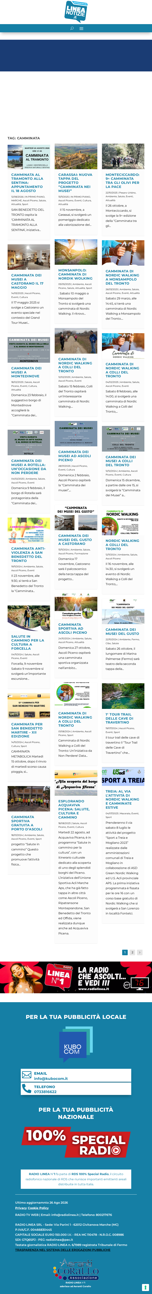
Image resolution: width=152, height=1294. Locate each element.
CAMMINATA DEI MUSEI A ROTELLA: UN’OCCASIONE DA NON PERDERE (28, 467)
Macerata (125, 813)
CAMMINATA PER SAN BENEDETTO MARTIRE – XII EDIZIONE (27, 730)
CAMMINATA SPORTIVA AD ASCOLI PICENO (72, 629)
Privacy (21, 1208)
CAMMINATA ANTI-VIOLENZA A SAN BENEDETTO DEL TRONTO (28, 555)
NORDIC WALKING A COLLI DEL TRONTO (122, 545)
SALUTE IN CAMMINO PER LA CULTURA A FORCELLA (27, 642)
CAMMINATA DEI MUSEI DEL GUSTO (122, 632)
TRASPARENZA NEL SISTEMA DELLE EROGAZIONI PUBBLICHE (62, 1250)
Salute (42, 200)
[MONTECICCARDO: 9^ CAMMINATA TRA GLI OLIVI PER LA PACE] (123, 156)
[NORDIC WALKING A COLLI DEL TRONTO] (123, 522)
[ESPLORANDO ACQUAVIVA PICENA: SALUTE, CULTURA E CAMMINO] (76, 783)
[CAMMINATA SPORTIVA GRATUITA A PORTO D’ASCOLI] (29, 799)
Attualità (16, 204)
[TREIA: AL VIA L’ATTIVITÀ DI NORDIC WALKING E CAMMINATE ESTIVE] (123, 776)
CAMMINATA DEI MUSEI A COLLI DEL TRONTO (121, 461)
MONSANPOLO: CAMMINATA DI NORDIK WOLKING (75, 274)
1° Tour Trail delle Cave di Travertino (119, 718)
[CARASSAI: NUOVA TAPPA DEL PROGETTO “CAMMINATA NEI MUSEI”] (76, 156)
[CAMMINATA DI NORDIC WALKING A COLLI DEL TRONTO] (76, 341)
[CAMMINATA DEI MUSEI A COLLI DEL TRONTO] (123, 439)
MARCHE (16, 200)
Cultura (23, 297)
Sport (25, 204)
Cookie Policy (38, 1208)
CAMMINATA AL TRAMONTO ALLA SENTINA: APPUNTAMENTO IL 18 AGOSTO (27, 183)
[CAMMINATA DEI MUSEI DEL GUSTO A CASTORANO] (76, 517)
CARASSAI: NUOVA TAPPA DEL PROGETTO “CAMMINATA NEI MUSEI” (75, 183)
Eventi (14, 297)
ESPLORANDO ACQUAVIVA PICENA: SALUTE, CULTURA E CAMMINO (74, 809)
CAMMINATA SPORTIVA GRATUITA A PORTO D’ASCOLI (26, 823)
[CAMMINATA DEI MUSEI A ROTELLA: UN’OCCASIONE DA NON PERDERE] (29, 442)
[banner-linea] (76, 992)
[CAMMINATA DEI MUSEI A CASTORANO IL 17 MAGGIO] (29, 257)
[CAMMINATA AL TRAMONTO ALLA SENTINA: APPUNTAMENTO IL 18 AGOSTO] (29, 156)
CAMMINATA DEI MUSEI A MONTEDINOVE (26, 372)
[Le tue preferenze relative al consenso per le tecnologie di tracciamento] (145, 1287)
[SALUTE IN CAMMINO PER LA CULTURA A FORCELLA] (29, 618)
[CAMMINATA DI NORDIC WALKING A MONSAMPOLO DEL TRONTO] (123, 253)
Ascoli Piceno (30, 200)
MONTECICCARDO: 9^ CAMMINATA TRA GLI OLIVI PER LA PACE (123, 181)
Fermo (135, 639)
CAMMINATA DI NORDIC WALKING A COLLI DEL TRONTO (75, 365)
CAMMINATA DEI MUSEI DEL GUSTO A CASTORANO (75, 540)
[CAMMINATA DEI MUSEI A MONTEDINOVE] (29, 350)
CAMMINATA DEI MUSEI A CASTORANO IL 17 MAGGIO (27, 281)
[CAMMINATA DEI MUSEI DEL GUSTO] (123, 611)
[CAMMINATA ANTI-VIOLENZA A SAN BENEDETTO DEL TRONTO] (29, 530)
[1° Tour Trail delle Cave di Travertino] (123, 696)
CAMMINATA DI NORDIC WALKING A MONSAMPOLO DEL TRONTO (122, 277)
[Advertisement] (76, 101)
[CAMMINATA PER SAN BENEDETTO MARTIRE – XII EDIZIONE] (29, 706)
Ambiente (31, 478)
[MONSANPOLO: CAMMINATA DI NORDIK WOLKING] (76, 252)
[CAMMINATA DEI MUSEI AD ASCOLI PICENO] (76, 434)
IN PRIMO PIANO (34, 196)
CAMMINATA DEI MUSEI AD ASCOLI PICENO (74, 456)
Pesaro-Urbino (127, 192)
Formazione (81, 553)
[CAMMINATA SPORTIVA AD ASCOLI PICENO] (76, 606)
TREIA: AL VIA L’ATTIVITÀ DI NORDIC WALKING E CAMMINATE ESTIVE (122, 799)
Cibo (108, 643)
